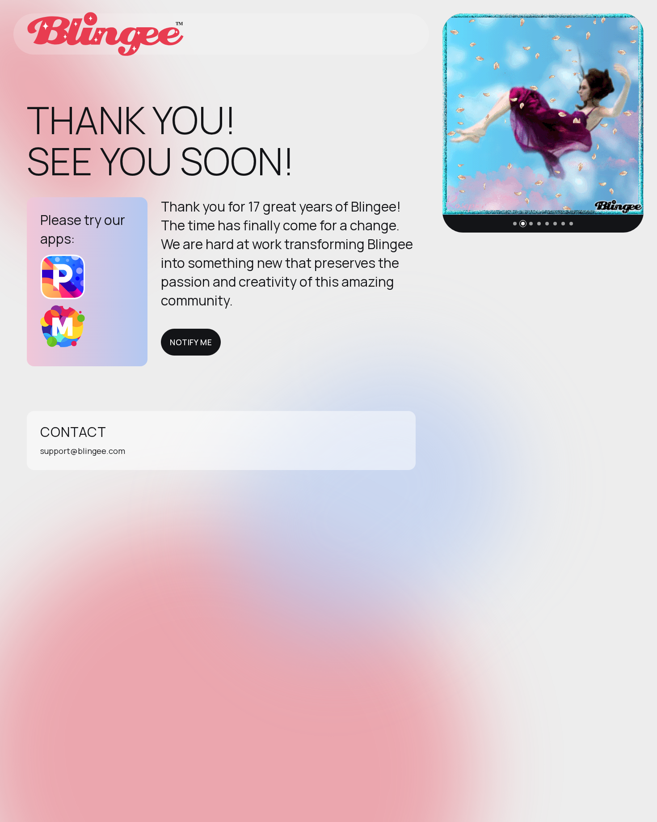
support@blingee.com (82, 450)
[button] (515, 223)
